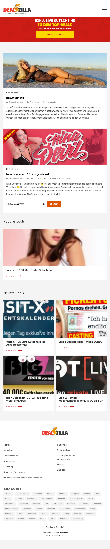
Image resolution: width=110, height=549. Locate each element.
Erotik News (34, 102)
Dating (7, 499)
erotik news (9, 504)
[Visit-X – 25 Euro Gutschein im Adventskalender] (28, 319)
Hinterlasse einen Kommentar (59, 178)
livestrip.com (65, 509)
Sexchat (44, 514)
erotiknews (23, 504)
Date (97, 494)
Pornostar (9, 514)
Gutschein (84, 504)
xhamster (63, 519)
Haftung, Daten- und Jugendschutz (66, 457)
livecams (51, 509)
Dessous (61, 499)
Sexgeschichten (10, 456)
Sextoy (66, 514)
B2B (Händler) (63, 450)
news (92, 509)
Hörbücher (97, 504)
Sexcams (32, 514)
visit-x (42, 519)
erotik (90, 499)
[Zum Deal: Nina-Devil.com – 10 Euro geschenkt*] (55, 147)
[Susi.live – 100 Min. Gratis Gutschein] (55, 247)
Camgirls (75, 494)
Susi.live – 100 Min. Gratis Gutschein (29, 270)
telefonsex (90, 514)
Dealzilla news (47, 499)
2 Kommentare (51, 102)
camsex (87, 494)
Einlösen (54, 204)
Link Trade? (62, 470)
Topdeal (21, 519)
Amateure (62, 494)
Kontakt (60, 464)
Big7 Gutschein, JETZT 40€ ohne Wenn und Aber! (27, 399)
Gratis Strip (8, 467)
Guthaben (71, 504)
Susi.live (77, 514)
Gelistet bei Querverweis (14, 472)
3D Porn (8, 494)
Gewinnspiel (57, 504)
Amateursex (9, 461)
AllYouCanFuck (22, 494)
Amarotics (37, 494)
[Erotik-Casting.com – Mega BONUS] (81, 319)
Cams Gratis (8, 450)
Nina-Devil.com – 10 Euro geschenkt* (28, 174)
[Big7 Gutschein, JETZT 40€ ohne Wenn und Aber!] (28, 375)
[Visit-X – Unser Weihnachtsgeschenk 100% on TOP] (81, 375)
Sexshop (55, 514)
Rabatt (20, 514)
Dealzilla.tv (31, 499)
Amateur (50, 494)
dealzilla (18, 499)
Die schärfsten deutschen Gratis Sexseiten (22, 478)
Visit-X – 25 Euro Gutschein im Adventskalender (25, 343)
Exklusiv (36, 504)
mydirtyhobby (80, 509)
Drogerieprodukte (76, 499)
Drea (21, 102)
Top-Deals (9, 519)
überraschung (77, 519)
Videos (32, 519)
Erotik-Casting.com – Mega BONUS (80, 341)
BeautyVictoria (15, 97)
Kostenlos (27, 509)
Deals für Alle (35, 178)
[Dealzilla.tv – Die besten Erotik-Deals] (17, 9)
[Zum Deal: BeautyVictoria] (55, 70)
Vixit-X (51, 519)
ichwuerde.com (11, 509)
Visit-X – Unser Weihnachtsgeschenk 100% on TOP (81, 399)
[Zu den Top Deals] (55, 34)
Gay (46, 504)
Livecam (39, 509)
